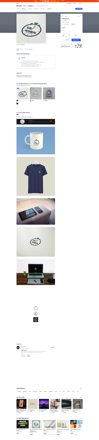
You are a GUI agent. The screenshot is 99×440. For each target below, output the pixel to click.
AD (98, 0)
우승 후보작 (32, 88)
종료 (17, 11)
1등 (17, 114)
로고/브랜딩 (22, 348)
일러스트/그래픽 (27, 348)
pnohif (46, 100)
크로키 (33, 100)
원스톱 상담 (49, 8)
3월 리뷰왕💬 (52, 434)
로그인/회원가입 (80, 3)
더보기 (81, 388)
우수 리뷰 (18, 434)
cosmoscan (23, 57)
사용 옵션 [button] (63, 30)
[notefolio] (21, 3)
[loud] (17, 3)
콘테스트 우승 (45, 434)
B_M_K (23, 44)
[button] (71, 27)
